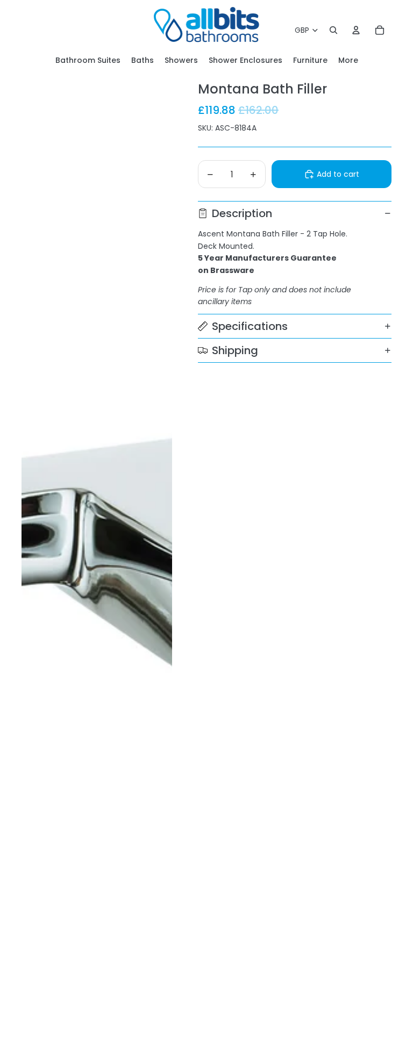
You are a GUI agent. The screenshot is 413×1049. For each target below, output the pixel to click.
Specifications (250, 326)
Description (242, 213)
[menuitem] (348, 60)
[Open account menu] (356, 30)
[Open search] (333, 30)
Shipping (235, 350)
